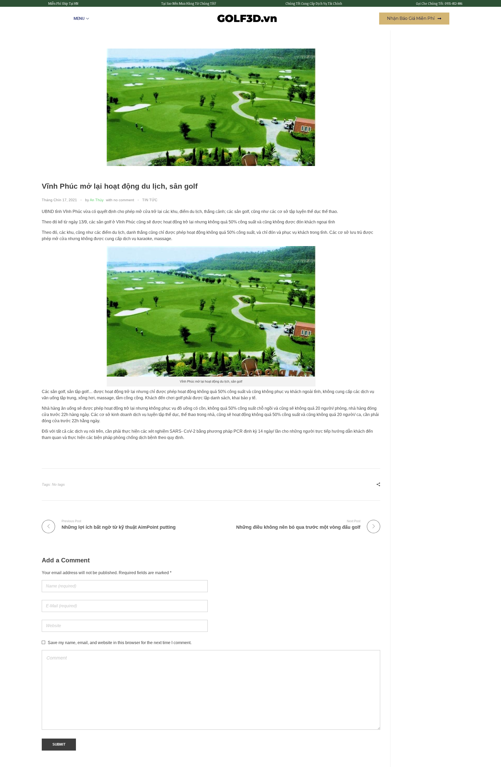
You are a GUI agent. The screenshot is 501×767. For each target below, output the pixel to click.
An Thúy (97, 200)
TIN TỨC (149, 200)
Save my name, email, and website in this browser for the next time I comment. (120, 642)
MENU (79, 18)
